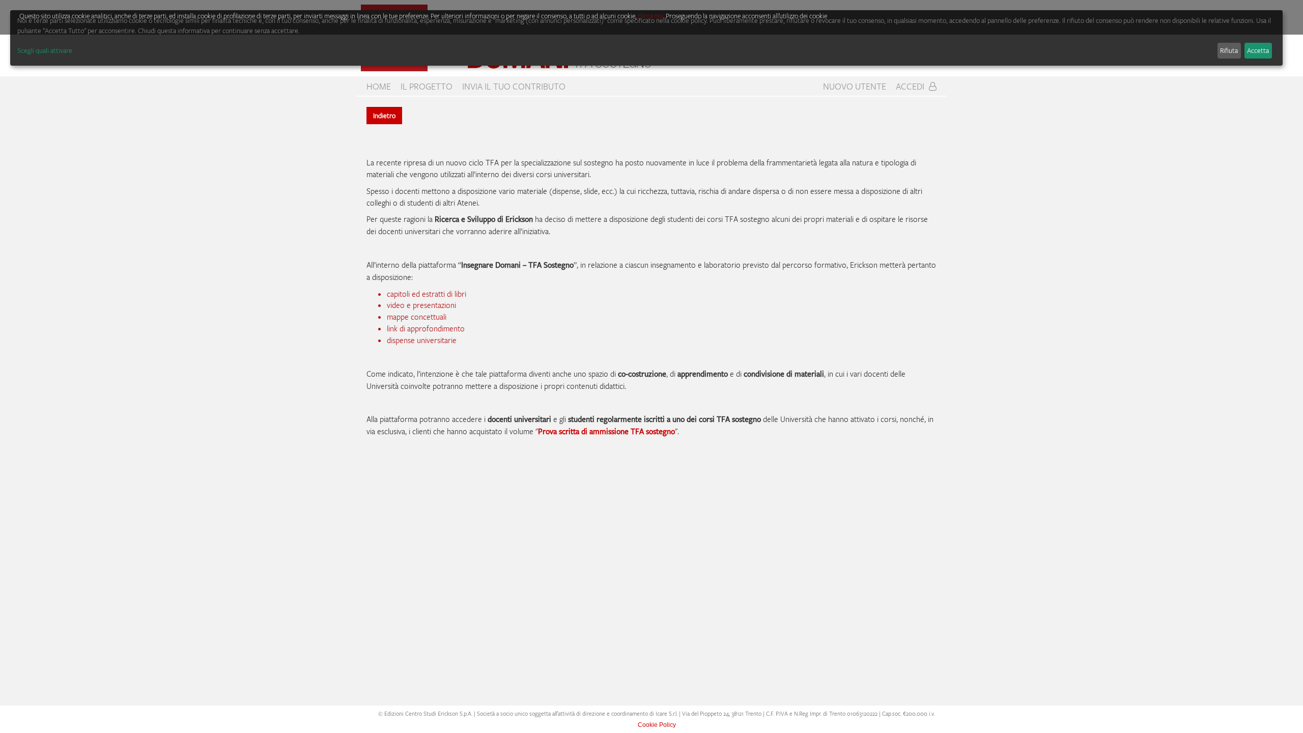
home (378, 86)
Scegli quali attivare (44, 50)
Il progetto (426, 86)
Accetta (1258, 50)
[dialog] (646, 38)
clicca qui (650, 15)
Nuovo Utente (854, 86)
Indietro (384, 115)
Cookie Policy (657, 724)
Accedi (911, 86)
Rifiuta (1229, 50)
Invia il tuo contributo (513, 86)
